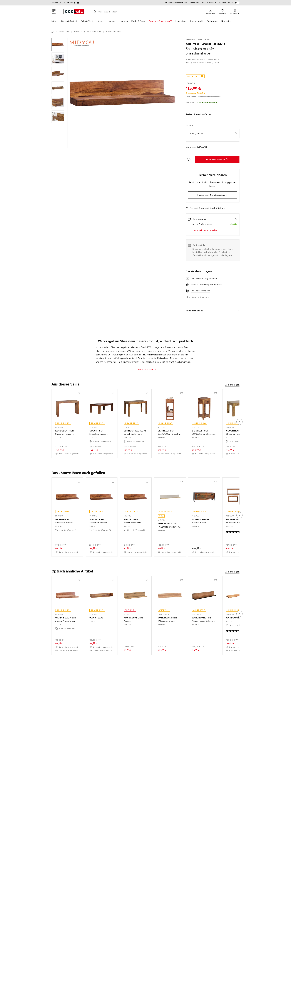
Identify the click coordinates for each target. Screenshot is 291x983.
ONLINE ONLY (193, 76)
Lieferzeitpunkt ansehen (205, 230)
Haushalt (112, 21)
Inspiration (181, 21)
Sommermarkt (196, 21)
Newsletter (226, 21)
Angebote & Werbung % (160, 21)
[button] (58, 44)
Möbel (54, 21)
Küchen (100, 21)
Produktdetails (194, 310)
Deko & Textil (87, 21)
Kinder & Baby (138, 21)
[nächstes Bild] (239, 422)
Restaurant (212, 21)
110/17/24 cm (195, 133)
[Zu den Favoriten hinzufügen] (189, 159)
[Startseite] (53, 32)
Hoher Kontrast (226, 3)
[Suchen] (95, 11)
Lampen (124, 21)
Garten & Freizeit (69, 21)
